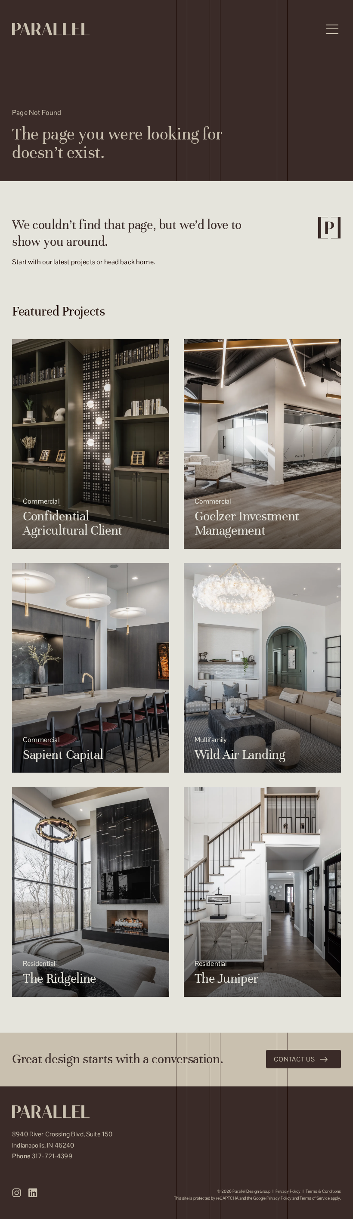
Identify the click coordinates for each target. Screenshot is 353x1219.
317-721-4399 (42, 1156)
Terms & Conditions (323, 1191)
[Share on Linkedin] (32, 1192)
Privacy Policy (288, 1191)
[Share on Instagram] (17, 1192)
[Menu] (332, 29)
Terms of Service (315, 1198)
